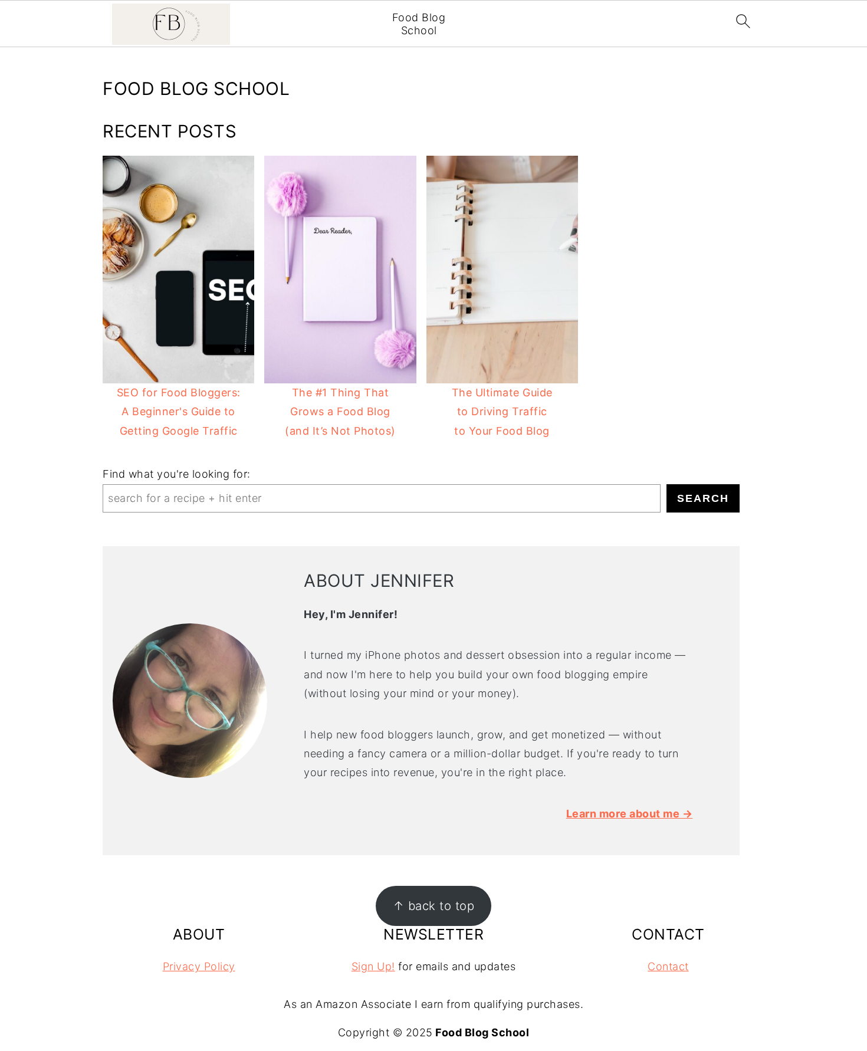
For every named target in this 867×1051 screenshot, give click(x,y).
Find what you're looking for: (177, 474)
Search (703, 498)
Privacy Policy (199, 966)
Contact (668, 966)
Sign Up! (373, 966)
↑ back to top (434, 905)
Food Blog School (419, 24)
